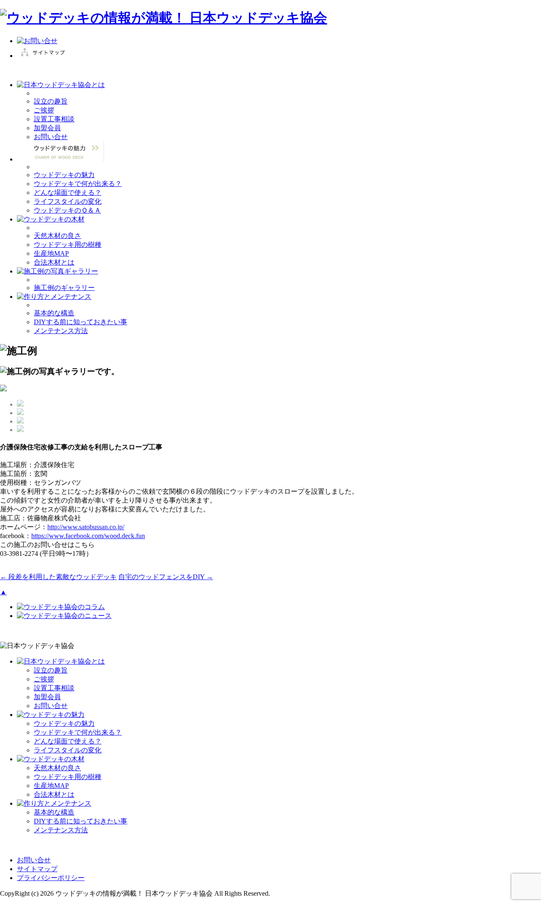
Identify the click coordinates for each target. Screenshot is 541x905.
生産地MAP (51, 253)
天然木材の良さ (57, 235)
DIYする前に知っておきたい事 (80, 321)
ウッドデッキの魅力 (64, 174)
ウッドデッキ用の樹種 (67, 244)
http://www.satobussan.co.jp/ (85, 526)
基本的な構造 (54, 313)
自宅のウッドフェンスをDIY (165, 576)
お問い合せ (51, 136)
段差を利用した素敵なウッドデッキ (58, 576)
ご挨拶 (44, 110)
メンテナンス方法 (61, 330)
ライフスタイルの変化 (67, 201)
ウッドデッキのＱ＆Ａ (67, 210)
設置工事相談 (54, 119)
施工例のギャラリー (64, 287)
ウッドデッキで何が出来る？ (78, 183)
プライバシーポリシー (51, 877)
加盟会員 (47, 127)
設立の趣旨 (51, 101)
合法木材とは (54, 262)
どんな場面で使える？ (67, 192)
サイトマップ (37, 868)
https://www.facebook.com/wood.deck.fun (88, 535)
